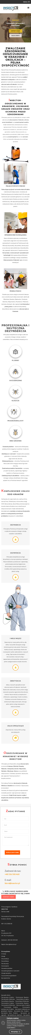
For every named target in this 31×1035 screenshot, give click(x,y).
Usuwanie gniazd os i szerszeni (10, 970)
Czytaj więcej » (11, 1027)
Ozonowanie (5, 966)
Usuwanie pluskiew (6, 968)
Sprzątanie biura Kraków (9, 1013)
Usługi (3, 956)
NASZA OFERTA (15, 35)
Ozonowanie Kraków (11, 1007)
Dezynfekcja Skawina (7, 1001)
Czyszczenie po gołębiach (8, 975)
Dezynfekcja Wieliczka (22, 1001)
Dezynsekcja (5, 958)
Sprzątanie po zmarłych (15, 1015)
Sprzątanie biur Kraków (21, 1011)
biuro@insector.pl (12, 883)
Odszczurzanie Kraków (23, 1005)
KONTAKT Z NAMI (15, 31)
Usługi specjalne (6, 973)
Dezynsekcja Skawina (22, 1003)
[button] (26, 1)
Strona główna (5, 951)
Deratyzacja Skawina (22, 997)
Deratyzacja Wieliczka (8, 999)
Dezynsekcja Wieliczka (8, 1005)
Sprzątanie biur (5, 978)
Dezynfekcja (5, 961)
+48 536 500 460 (12, 874)
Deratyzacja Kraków (7, 997)
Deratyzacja (5, 963)
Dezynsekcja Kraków (7, 1003)
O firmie (3, 954)
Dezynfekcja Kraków (22, 999)
